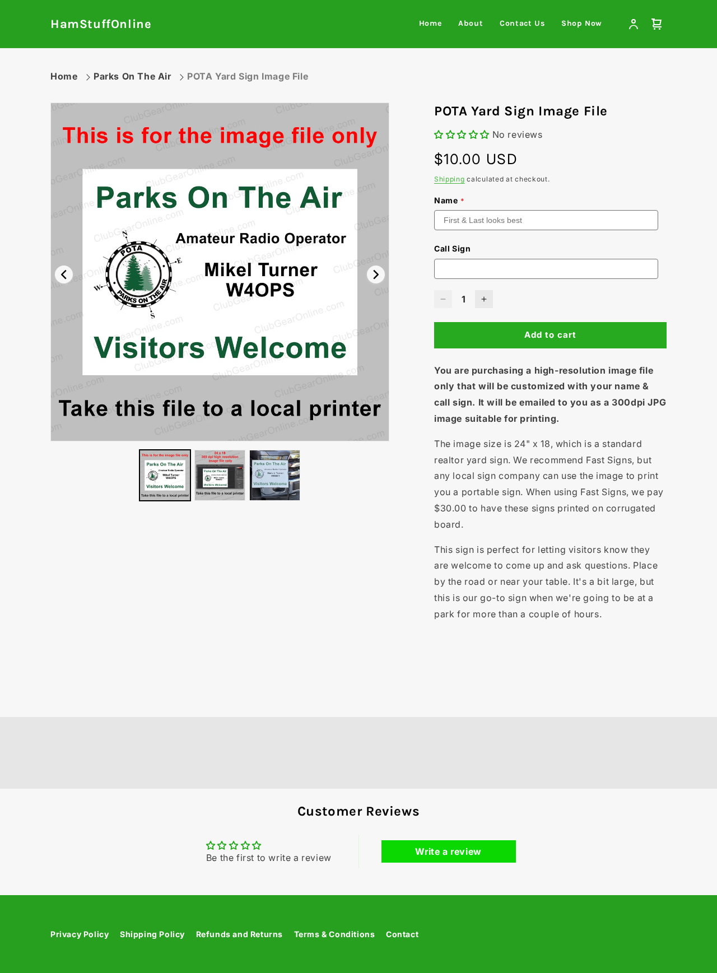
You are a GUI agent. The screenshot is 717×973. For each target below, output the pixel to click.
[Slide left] (64, 274)
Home (63, 76)
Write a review (448, 851)
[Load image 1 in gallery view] (164, 475)
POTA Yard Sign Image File (247, 76)
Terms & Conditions (334, 934)
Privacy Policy (79, 934)
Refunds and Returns (239, 934)
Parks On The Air (132, 76)
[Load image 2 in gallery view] (219, 475)
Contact (402, 934)
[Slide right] (376, 274)
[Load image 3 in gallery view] (274, 475)
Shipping (449, 179)
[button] (657, 24)
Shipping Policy (152, 934)
